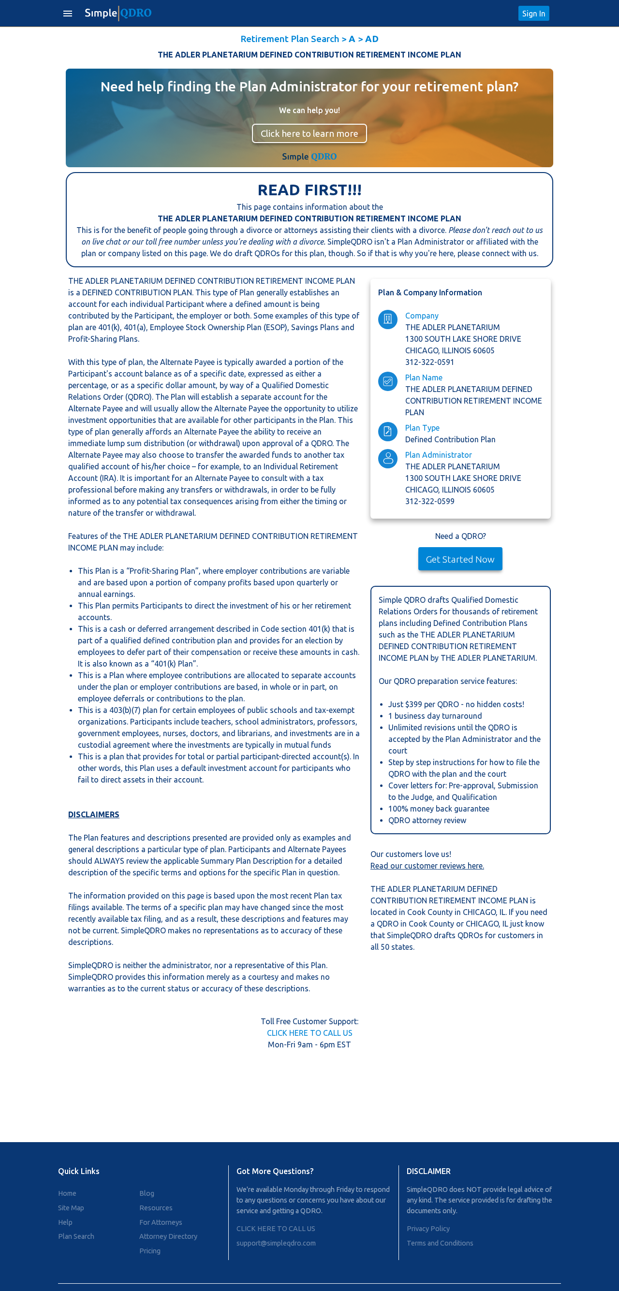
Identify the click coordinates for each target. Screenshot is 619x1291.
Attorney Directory (168, 1236)
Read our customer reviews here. (427, 865)
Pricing (150, 1251)
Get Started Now (460, 559)
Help (65, 1222)
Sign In (533, 13)
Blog (146, 1193)
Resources (156, 1208)
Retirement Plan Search (289, 38)
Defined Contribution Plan (450, 439)
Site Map (71, 1208)
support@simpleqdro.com (276, 1243)
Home (67, 1193)
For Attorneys (160, 1222)
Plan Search (76, 1236)
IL (502, 912)
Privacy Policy (428, 1229)
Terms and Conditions (440, 1243)
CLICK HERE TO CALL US (310, 1033)
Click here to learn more (309, 133)
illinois (457, 350)
